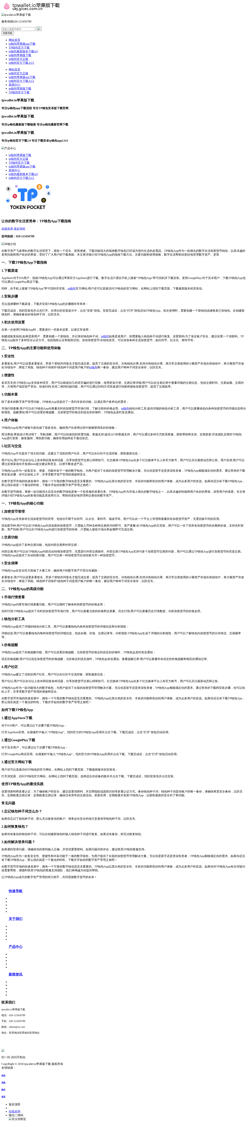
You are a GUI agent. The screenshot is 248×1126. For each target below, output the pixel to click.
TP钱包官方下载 (19, 47)
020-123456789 (18, 1108)
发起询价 (19, 228)
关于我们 (16, 919)
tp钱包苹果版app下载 (22, 43)
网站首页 (14, 40)
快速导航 (16, 891)
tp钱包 (72, 288)
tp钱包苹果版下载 (20, 55)
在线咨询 (7, 228)
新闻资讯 (16, 974)
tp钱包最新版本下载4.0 (23, 51)
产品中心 (16, 947)
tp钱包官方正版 (18, 59)
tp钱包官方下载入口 (21, 62)
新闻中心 (14, 84)
